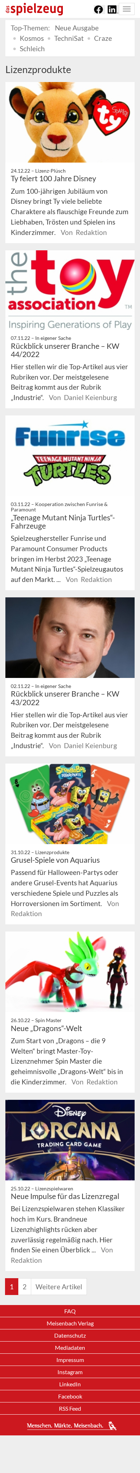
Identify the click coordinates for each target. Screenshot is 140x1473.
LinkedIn (70, 1384)
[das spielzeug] (34, 9)
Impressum (70, 1359)
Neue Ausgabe (77, 28)
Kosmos (32, 38)
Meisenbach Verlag (70, 1323)
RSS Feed (70, 1408)
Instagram (70, 1371)
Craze (103, 38)
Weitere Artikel (59, 1286)
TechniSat (69, 38)
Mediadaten (70, 1347)
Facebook (70, 1396)
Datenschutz (70, 1335)
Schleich (32, 48)
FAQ (70, 1311)
